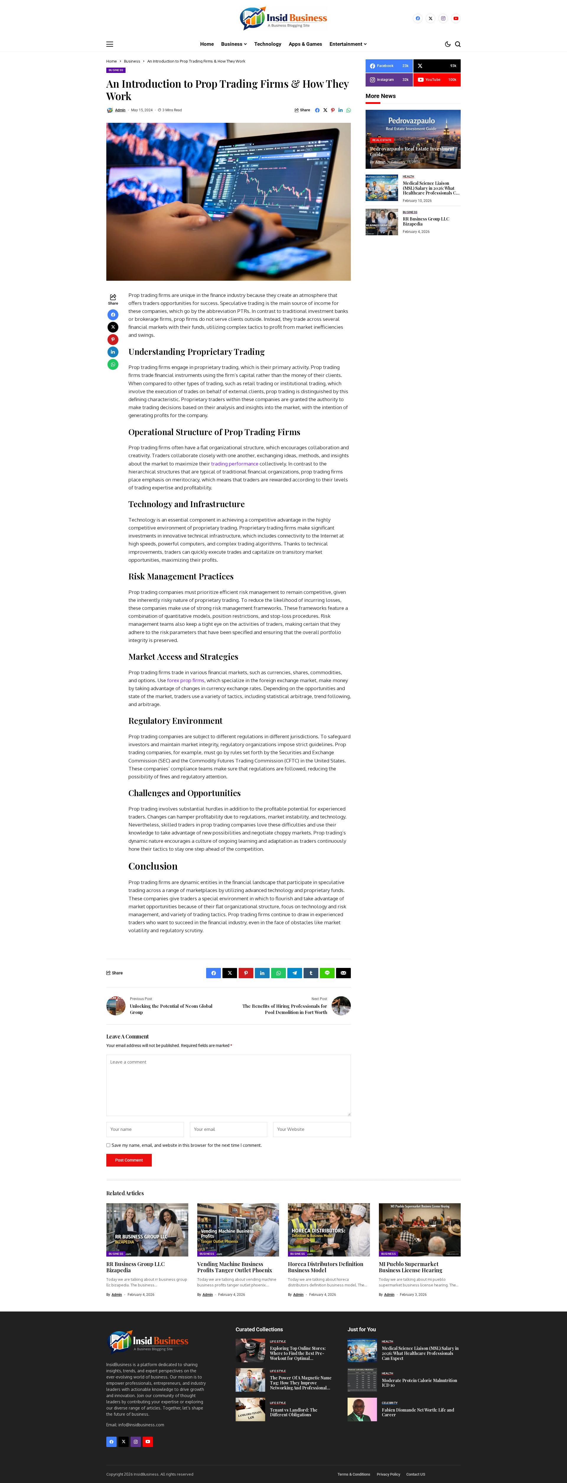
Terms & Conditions (354, 1474)
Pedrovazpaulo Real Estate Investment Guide (412, 151)
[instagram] (443, 18)
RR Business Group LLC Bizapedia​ (426, 221)
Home (111, 61)
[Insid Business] (283, 18)
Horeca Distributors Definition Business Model (325, 1267)
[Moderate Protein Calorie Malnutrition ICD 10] (362, 1380)
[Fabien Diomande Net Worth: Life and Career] (362, 1409)
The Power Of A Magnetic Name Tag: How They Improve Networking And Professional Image (301, 1385)
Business (132, 61)
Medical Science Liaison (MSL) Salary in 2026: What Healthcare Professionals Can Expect (432, 190)
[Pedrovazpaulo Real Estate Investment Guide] (413, 139)
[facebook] (418, 18)
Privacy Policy (388, 1474)
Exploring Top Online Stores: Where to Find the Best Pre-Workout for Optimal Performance (298, 1355)
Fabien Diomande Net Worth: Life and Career (418, 1412)
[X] (430, 18)
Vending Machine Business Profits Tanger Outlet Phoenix (234, 1267)
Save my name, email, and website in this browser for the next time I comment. (187, 1145)
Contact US (415, 1474)
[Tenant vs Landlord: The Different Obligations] (250, 1409)
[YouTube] (456, 18)
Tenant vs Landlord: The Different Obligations (293, 1412)
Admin (120, 110)
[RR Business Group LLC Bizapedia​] (382, 222)
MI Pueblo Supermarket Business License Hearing (410, 1267)
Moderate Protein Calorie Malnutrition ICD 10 (419, 1383)
